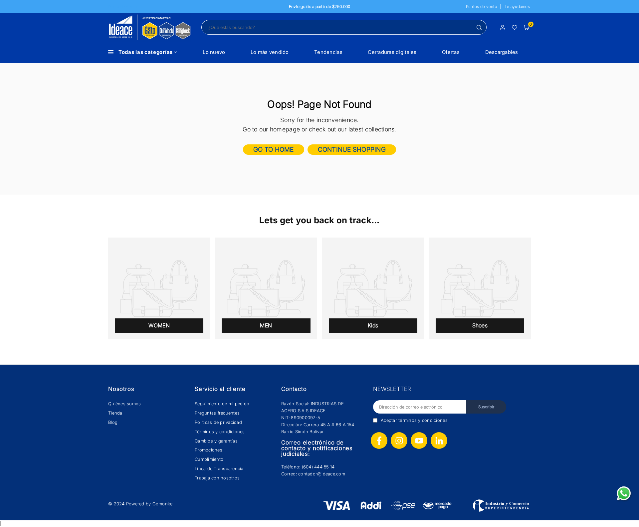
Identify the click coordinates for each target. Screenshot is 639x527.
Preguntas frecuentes (217, 413)
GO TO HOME (273, 149)
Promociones (208, 449)
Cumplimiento (209, 459)
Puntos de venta (481, 6)
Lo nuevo (214, 52)
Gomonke (162, 503)
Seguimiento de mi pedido (222, 403)
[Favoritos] (515, 27)
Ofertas (451, 52)
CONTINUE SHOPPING (352, 149)
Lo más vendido (270, 52)
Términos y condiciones (220, 431)
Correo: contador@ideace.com (313, 473)
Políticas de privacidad (218, 422)
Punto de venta (122, 6)
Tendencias (328, 52)
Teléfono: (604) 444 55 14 (308, 466)
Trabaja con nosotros (217, 477)
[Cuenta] (503, 27)
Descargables (501, 52)
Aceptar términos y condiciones (414, 420)
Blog (112, 422)
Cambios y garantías (216, 440)
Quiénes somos (124, 403)
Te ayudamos (517, 6)
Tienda (115, 413)
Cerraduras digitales (392, 52)
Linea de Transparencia (219, 468)
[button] (526, 27)
